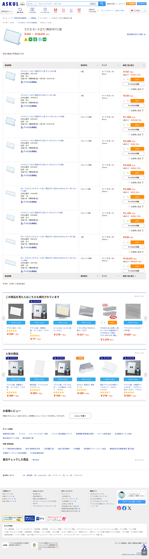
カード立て (43, 18)
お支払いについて (8, 499)
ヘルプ (123, 4)
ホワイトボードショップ (84, 529)
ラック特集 (132, 529)
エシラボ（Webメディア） (97, 501)
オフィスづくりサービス (71, 535)
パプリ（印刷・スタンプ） (97, 496)
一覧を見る (35, 460)
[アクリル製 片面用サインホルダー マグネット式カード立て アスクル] (133, 368)
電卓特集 (37, 529)
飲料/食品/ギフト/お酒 (11, 438)
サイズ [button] (104, 276)
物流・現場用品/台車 (32, 449)
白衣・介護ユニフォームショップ (37, 535)
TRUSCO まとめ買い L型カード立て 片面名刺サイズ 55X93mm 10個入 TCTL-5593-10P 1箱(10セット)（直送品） (109, 332)
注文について (6, 494)
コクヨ (12, 23)
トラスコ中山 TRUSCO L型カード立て (86, 329)
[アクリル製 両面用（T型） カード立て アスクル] (16, 368)
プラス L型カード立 (14, 328)
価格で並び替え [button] (128, 276)
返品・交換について (8, 501)
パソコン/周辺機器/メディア (62, 434)
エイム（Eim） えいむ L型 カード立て (62, 329)
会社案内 (35, 494)
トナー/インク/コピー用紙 (38, 434)
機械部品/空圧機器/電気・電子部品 (122, 449)
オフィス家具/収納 (104, 434)
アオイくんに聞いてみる (131, 502)
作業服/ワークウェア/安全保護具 (15, 453)
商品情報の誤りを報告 (135, 34)
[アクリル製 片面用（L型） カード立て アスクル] (39, 311)
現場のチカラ (83, 532)
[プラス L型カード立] (16, 311)
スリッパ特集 (46, 532)
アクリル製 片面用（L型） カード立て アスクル (39, 330)
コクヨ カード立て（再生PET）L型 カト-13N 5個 (38, 71)
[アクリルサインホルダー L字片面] (133, 311)
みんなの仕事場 (95, 499)
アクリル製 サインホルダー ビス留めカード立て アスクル (62, 387)
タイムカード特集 (55, 529)
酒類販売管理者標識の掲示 (69, 509)
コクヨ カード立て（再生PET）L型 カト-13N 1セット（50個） (43, 116)
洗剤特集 (36, 532)
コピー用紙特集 (9, 529)
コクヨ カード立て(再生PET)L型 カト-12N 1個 (38, 95)
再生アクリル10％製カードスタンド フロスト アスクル (109, 387)
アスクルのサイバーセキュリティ (43, 506)
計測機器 (76, 449)
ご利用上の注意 (66, 504)
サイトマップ (65, 494)
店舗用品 (33, 18)
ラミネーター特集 (69, 529)
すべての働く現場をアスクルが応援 (108, 532)
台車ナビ (92, 532)
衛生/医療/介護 (28, 438)
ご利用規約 (64, 496)
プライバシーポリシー (68, 499)
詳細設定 (93, 3)
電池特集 (45, 529)
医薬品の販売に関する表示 (69, 511)
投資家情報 (36, 496)
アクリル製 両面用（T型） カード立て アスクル (16, 387)
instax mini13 (42, 475)
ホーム (5, 18)
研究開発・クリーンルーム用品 (95, 449)
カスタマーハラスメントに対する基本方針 (44, 502)
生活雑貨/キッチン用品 (123, 434)
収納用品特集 (8, 535)
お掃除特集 (28, 532)
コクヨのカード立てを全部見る (27, 23)
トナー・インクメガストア (24, 529)
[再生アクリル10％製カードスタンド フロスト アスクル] (109, 368)
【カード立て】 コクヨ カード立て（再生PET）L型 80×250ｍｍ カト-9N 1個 (48, 237)
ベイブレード (56, 475)
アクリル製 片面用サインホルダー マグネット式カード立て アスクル (133, 387)
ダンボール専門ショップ (69, 532)
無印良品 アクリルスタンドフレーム (39, 386)
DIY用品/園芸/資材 (37, 453)
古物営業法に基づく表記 (69, 506)
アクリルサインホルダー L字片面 (133, 329)
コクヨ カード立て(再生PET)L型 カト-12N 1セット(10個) (42, 140)
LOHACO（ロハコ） (96, 494)
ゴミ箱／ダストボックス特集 (13, 532)
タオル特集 (55, 532)
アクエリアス (78, 475)
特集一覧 (99, 535)
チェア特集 (123, 529)
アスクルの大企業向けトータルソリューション (102, 505)
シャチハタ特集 (20, 535)
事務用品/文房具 (9, 434)
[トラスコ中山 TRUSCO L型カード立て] (86, 311)
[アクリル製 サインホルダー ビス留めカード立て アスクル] (62, 368)
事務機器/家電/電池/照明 (85, 434)
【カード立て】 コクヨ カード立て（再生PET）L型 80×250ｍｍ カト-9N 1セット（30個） (49, 259)
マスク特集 (125, 532)
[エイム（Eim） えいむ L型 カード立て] (62, 311)
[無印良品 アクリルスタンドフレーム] (39, 368)
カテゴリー (5, 11)
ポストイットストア (55, 535)
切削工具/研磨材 (64, 449)
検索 (102, 3)
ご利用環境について (67, 501)
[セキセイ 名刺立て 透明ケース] (86, 368)
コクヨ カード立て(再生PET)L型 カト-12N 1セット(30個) (42, 165)
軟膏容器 (29, 475)
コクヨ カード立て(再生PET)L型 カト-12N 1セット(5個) (42, 212)
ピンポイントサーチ (88, 535)
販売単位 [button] (84, 276)
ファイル (22, 434)
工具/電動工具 (49, 449)
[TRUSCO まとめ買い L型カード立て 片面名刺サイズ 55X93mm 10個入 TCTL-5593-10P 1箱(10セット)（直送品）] (109, 311)
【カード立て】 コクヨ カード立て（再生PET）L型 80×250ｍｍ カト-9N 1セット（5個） (49, 190)
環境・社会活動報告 (39, 499)
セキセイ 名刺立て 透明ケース (85, 386)
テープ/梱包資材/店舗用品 (19, 18)
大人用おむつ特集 (136, 532)
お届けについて (7, 496)
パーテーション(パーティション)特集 (106, 529)
